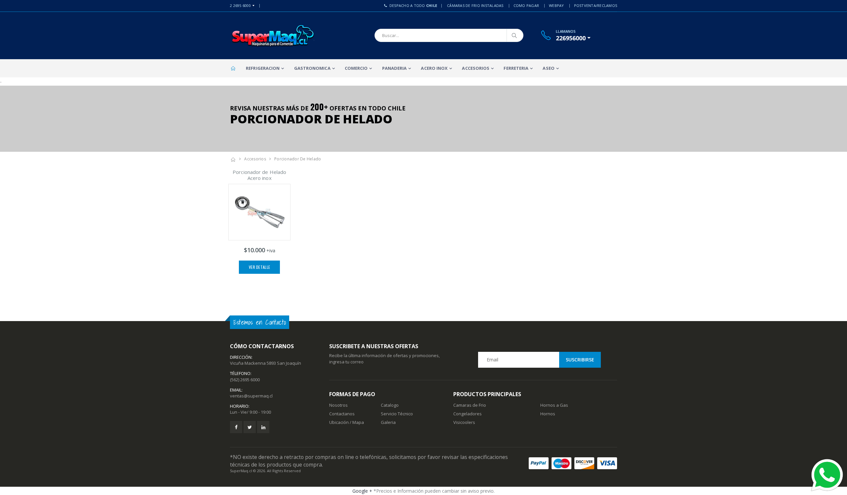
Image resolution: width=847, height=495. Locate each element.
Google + (362, 491)
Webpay (556, 5)
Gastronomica (312, 68)
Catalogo (390, 405)
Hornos (547, 414)
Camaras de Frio (469, 405)
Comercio (356, 68)
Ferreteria (516, 68)
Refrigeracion (263, 68)
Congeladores (467, 414)
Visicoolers (464, 422)
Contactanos (342, 414)
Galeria (388, 422)
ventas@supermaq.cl (251, 396)
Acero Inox (434, 68)
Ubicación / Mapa (346, 422)
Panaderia (394, 68)
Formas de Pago (352, 394)
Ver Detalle (259, 267)
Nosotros (338, 405)
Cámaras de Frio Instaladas (475, 5)
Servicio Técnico (397, 414)
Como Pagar (526, 5)
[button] (573, 38)
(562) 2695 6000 (245, 380)
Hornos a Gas (554, 405)
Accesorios (475, 68)
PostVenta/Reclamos (595, 5)
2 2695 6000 (240, 5)
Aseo (548, 68)
